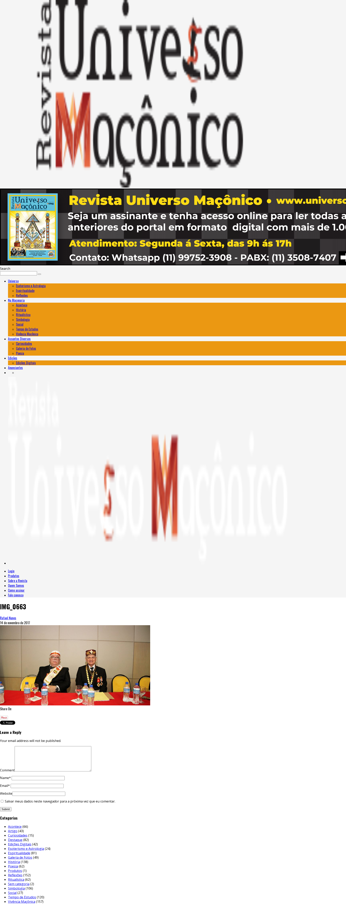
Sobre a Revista (17, 580)
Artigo (12, 831)
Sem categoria (18, 884)
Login (11, 571)
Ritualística (23, 314)
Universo (13, 281)
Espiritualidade (25, 290)
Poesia (20, 353)
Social (19, 324)
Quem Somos (16, 585)
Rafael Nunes (8, 618)
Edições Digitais (26, 362)
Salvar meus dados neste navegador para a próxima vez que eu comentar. (60, 801)
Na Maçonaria (16, 300)
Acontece (21, 305)
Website (6, 793)
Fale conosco (15, 595)
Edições (12, 358)
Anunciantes (15, 367)
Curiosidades (24, 343)
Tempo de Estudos (27, 329)
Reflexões (22, 295)
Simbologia (23, 319)
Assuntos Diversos (19, 338)
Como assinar (16, 590)
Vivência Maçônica (27, 334)
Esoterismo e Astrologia (31, 285)
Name (5, 778)
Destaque (15, 840)
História (21, 309)
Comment (7, 770)
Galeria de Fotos (26, 348)
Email (5, 785)
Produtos (13, 575)
